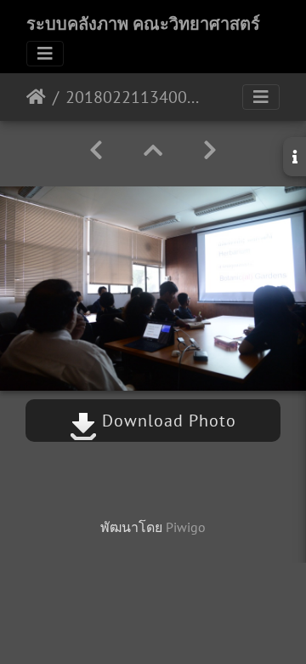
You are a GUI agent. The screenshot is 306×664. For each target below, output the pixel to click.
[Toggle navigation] (45, 53)
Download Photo (166, 420)
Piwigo (186, 526)
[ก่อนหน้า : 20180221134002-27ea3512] (96, 150)
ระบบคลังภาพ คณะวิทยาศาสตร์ (143, 24)
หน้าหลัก (36, 97)
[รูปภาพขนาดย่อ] (153, 150)
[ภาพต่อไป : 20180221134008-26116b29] (210, 150)
